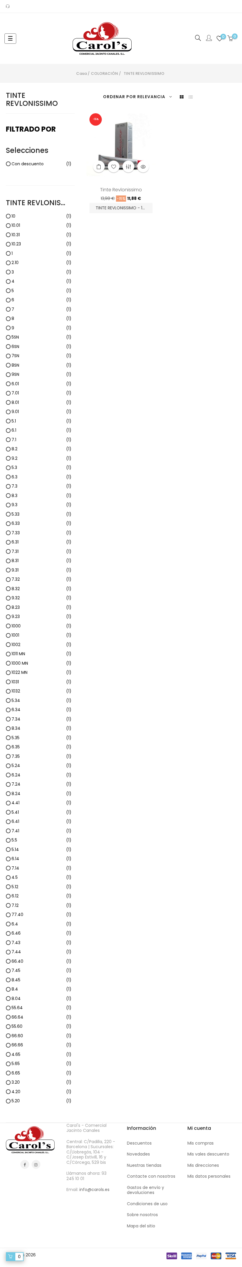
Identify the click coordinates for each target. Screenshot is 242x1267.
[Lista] (190, 97)
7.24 (41, 784)
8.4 (41, 989)
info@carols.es (94, 1189)
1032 (41, 691)
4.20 (41, 1092)
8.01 (41, 402)
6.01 (41, 384)
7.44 (41, 952)
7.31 (41, 551)
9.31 (41, 570)
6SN (41, 346)
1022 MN (41, 672)
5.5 (41, 840)
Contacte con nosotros (151, 1176)
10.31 (41, 235)
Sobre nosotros (142, 1215)
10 (41, 216)
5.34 (41, 700)
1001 (41, 635)
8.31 (41, 561)
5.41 (41, 812)
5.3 (41, 467)
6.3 (41, 477)
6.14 (41, 859)
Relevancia (151, 97)
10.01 (41, 225)
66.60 (41, 1036)
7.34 (41, 719)
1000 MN (41, 663)
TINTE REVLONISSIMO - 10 (121, 208)
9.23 (41, 616)
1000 (41, 626)
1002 (41, 645)
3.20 (41, 1082)
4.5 (41, 877)
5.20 (41, 1101)
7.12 (41, 905)
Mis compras (200, 1143)
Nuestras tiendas (144, 1165)
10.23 (41, 244)
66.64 (41, 1017)
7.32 (41, 579)
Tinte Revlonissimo (121, 190)
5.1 (41, 421)
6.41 (41, 821)
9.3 (41, 505)
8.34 (41, 728)
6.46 (41, 933)
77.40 (41, 915)
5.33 (41, 514)
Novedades (138, 1154)
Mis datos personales (208, 1176)
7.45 (41, 970)
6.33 (41, 523)
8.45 (41, 980)
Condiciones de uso (147, 1204)
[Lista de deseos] (114, 166)
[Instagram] (36, 1164)
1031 (41, 682)
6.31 (41, 542)
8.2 (41, 449)
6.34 (41, 710)
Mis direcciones (203, 1165)
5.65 (41, 1064)
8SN (41, 365)
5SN (41, 337)
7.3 (41, 486)
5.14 (41, 849)
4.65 (41, 1054)
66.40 (41, 961)
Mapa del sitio (141, 1226)
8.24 (41, 794)
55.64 (41, 1008)
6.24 (41, 775)
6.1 (41, 430)
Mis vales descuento (208, 1154)
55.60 (41, 1026)
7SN (41, 356)
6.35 (41, 747)
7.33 (41, 533)
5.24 (41, 765)
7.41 (41, 831)
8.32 (41, 589)
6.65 (41, 1073)
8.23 (41, 607)
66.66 (41, 1045)
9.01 (41, 412)
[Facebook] (24, 1164)
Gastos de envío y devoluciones (145, 1190)
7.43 (41, 943)
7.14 (41, 868)
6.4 (41, 924)
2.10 (41, 263)
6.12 (41, 896)
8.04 (41, 998)
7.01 (41, 393)
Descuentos (139, 1143)
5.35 (41, 738)
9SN (41, 374)
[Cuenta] (209, 38)
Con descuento (41, 164)
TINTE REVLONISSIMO (32, 99)
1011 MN (41, 654)
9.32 (41, 598)
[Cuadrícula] (181, 97)
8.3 (41, 496)
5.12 (41, 887)
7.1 (41, 440)
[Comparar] (128, 166)
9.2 (41, 458)
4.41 (41, 803)
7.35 (41, 756)
